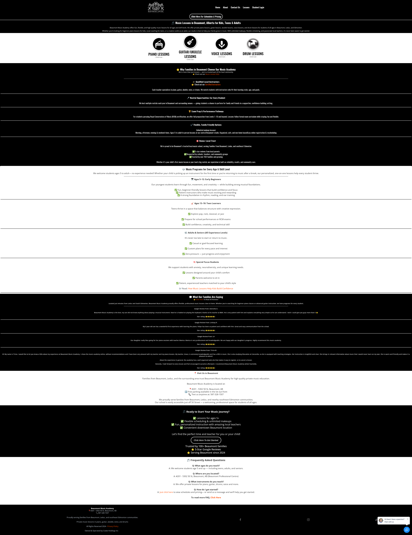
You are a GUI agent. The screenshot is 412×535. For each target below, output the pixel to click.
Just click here (166, 492)
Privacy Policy (112, 526)
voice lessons (239, 28)
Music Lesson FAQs (212, 74)
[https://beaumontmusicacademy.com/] (155, 7)
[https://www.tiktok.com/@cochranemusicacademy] (376, 519)
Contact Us (235, 7)
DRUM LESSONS (253, 53)
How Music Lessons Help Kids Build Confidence (210, 288)
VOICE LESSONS (221, 53)
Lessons (246, 7)
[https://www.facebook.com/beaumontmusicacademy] (240, 519)
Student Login (258, 7)
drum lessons (253, 28)
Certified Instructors (213, 84)
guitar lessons (216, 28)
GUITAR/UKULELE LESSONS (190, 54)
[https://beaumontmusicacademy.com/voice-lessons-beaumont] (221, 44)
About (225, 7)
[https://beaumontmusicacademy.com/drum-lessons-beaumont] (253, 44)
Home (217, 7)
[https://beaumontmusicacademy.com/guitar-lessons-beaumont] (190, 42)
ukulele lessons (227, 28)
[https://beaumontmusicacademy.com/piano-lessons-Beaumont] (158, 44)
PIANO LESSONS (158, 54)
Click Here (200, 299)
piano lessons (205, 28)
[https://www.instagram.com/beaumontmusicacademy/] (308, 519)
